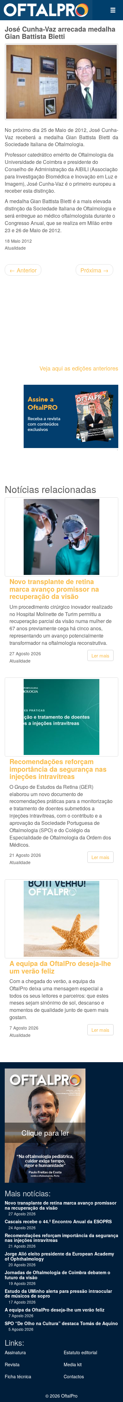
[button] (113, 10)
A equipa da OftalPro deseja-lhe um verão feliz (60, 966)
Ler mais (100, 655)
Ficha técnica (18, 1376)
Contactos (74, 1376)
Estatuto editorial (80, 1352)
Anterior (23, 270)
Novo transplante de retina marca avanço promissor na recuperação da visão (54, 588)
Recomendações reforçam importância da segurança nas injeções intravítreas (58, 769)
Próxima (94, 270)
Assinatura (15, 1352)
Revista (12, 1364)
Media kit (73, 1364)
